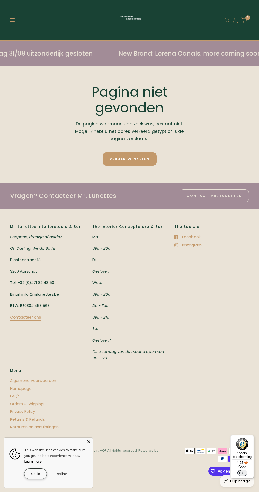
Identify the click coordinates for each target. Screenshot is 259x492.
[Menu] (251, 438)
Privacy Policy (22, 411)
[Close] (88, 441)
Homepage (21, 388)
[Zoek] (227, 20)
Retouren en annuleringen (34, 426)
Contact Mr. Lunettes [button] (214, 195)
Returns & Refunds (27, 419)
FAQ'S (15, 396)
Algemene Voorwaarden (33, 380)
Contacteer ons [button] (25, 317)
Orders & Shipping (27, 403)
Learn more (33, 461)
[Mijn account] (235, 20)
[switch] (242, 473)
